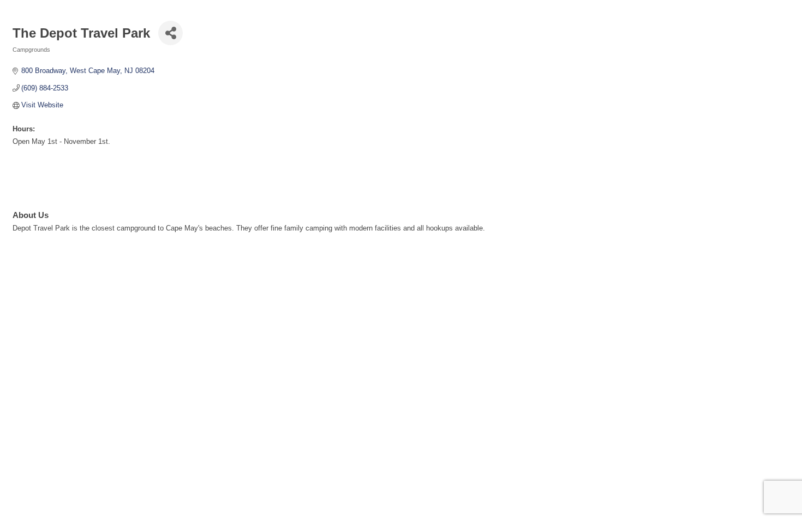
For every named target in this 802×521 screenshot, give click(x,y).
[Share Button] (170, 33)
